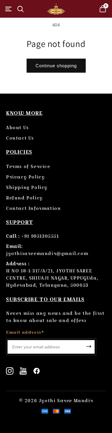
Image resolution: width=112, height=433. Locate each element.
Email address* (25, 332)
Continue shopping (56, 65)
